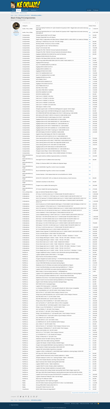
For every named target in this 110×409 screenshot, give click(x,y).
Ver (90, 28)
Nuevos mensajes (15, 12)
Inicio (13, 10)
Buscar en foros (23, 12)
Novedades (25, 10)
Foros (18, 10)
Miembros (33, 10)
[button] (29, 10)
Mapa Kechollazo (14, 405)
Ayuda (91, 403)
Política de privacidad (84, 403)
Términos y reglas (75, 403)
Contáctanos (67, 403)
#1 (97, 23)
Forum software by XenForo (55, 407)
